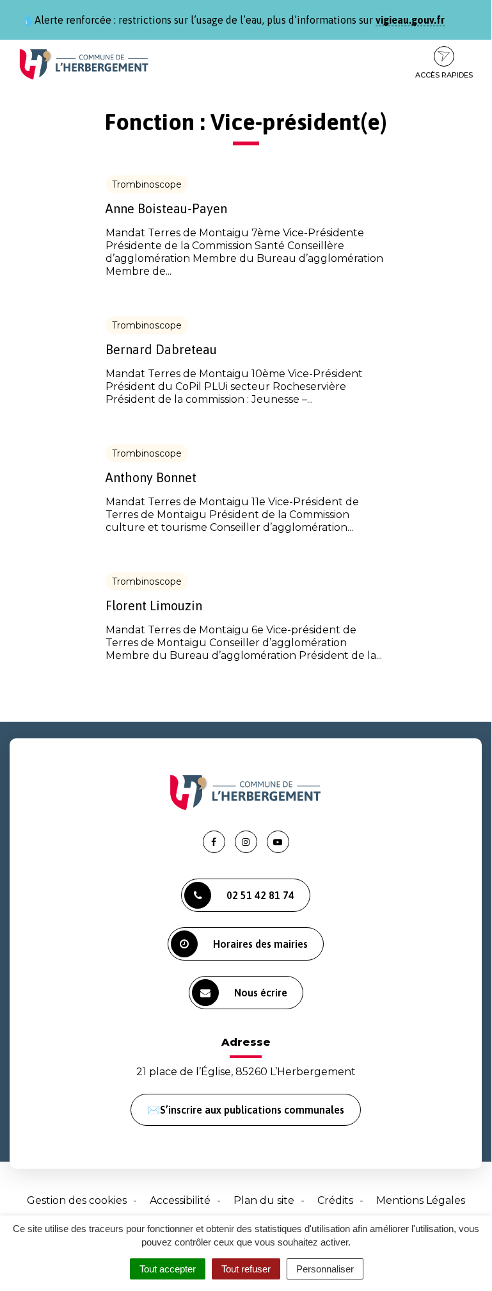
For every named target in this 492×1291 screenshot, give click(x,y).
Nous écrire (260, 992)
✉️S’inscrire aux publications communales (245, 1110)
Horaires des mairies (260, 944)
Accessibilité (180, 1200)
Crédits (335, 1200)
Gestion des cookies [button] (77, 1200)
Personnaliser (325, 1268)
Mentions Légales (420, 1200)
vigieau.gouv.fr (410, 20)
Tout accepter (167, 1268)
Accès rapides (444, 74)
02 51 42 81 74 (260, 895)
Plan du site (264, 1200)
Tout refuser (246, 1268)
